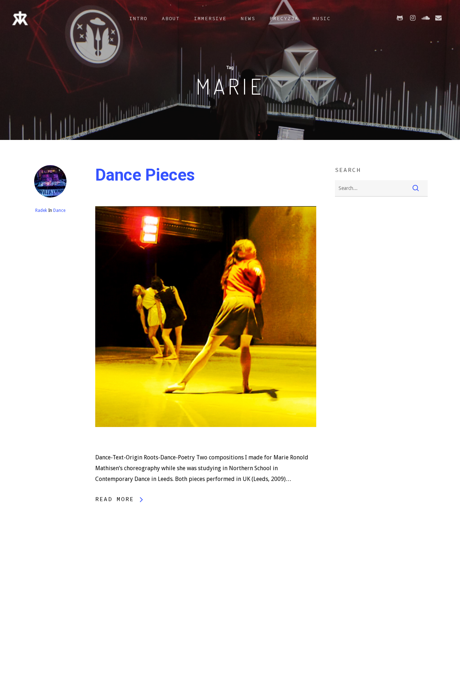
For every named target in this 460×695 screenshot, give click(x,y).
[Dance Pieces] (205, 446)
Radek (41, 210)
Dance (59, 210)
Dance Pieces (145, 175)
